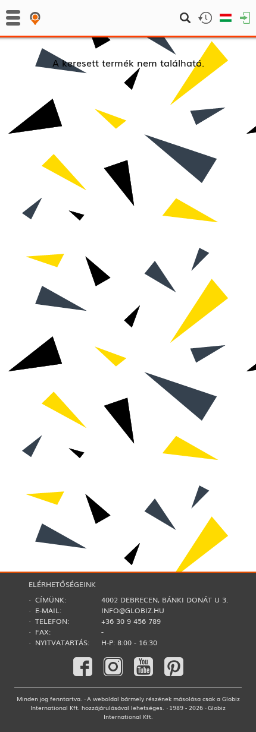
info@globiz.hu (132, 610)
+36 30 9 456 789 (131, 621)
